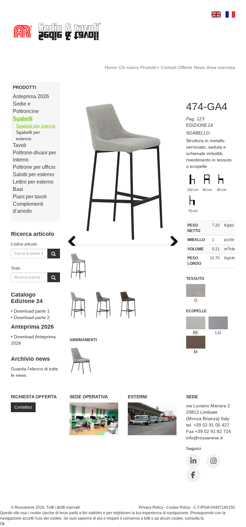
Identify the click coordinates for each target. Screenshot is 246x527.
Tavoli (19, 145)
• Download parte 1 (30, 311)
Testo (15, 268)
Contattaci (23, 407)
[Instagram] (213, 461)
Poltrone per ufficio (34, 167)
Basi (18, 189)
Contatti (168, 67)
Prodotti (148, 67)
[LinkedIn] (193, 461)
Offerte (185, 67)
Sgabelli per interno (35, 125)
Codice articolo (24, 244)
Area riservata (221, 67)
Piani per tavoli (30, 196)
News (199, 67)
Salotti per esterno (33, 174)
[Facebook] (193, 475)
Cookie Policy (178, 507)
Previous (74, 239)
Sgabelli (22, 118)
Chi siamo (129, 67)
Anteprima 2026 (31, 96)
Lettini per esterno (33, 182)
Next (171, 239)
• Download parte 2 (30, 317)
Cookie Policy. (217, 518)
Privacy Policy (151, 507)
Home (111, 67)
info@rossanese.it (204, 437)
